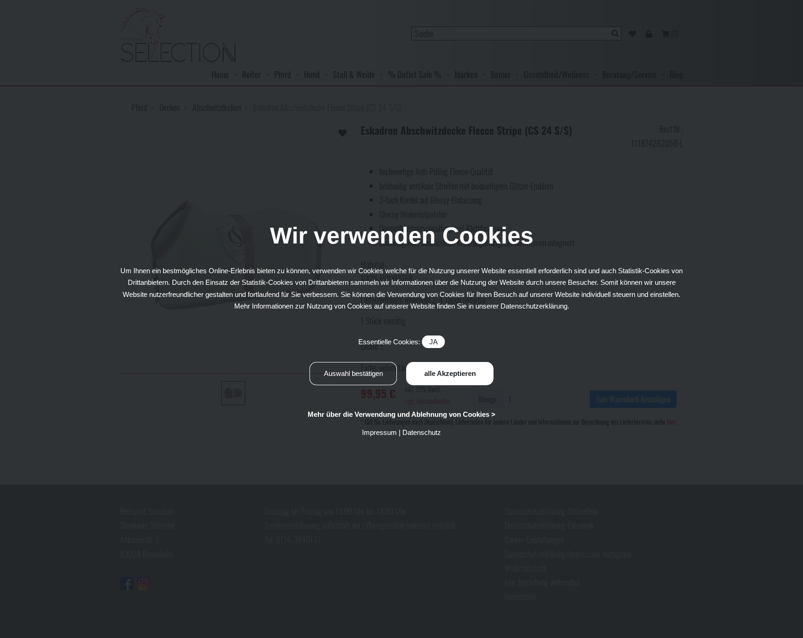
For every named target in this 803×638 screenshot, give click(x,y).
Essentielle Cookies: (397, 342)
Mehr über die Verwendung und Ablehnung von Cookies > (401, 414)
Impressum (379, 432)
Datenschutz (421, 432)
